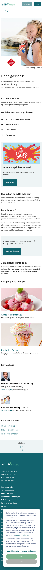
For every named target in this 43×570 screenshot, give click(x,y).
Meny (37, 4)
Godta (22, 556)
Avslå (21, 562)
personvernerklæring (21, 535)
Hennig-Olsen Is (12, 251)
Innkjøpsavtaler (8, 11)
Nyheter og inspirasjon (10, 500)
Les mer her (10, 182)
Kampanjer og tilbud (9, 503)
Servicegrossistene (9, 430)
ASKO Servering (8, 426)
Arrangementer (7, 506)
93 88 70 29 (5, 390)
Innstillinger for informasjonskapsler (21, 551)
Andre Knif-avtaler (9, 434)
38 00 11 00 (5, 410)
